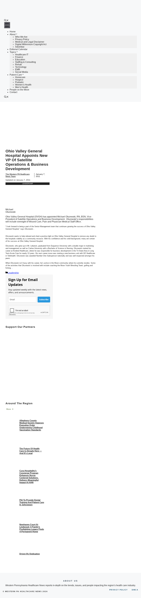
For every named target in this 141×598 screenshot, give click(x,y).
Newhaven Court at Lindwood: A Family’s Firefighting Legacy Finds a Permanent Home (31, 528)
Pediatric (19, 82)
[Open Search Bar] (6, 21)
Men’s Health (21, 87)
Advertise (19, 47)
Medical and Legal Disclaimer (29, 42)
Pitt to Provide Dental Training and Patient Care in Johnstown (31, 502)
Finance (19, 57)
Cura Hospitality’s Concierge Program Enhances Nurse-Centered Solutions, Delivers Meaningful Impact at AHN (29, 477)
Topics (13, 52)
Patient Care (16, 75)
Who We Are (21, 37)
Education (20, 59)
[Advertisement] (70, 122)
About (12, 34)
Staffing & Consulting (25, 62)
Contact (13, 92)
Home (13, 31)
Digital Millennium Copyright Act (30, 44)
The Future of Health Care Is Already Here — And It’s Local (30, 450)
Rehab (18, 64)
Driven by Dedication (29, 554)
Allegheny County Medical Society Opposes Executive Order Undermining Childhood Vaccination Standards (31, 425)
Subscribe (43, 299)
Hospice (19, 80)
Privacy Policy (22, 39)
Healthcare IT (21, 54)
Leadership (27, 184)
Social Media (21, 72)
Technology (20, 67)
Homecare (20, 77)
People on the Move (19, 90)
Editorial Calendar (18, 49)
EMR (17, 69)
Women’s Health (23, 85)
